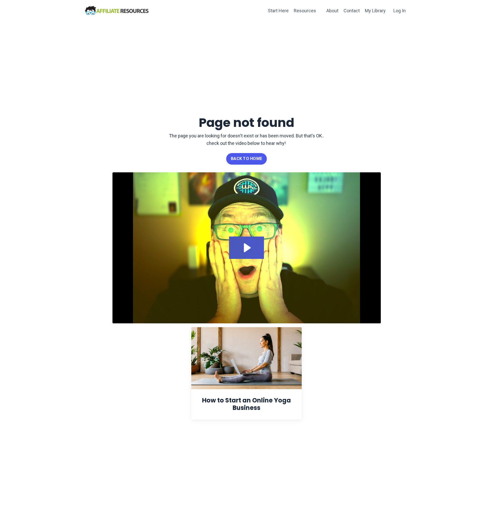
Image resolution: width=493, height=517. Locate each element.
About (332, 10)
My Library (375, 10)
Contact (352, 10)
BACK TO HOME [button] (246, 158)
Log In (399, 10)
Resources (305, 10)
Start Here (278, 10)
